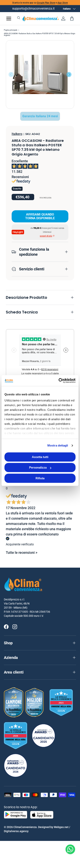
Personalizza (38, 467)
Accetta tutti (40, 457)
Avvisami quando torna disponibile (40, 216)
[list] (40, 74)
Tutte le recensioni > (21, 552)
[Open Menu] (9, 18)
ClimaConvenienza (25, 827)
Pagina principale (10, 30)
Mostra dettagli (57, 445)
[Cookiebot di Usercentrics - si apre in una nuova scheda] (59, 380)
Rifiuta (40, 478)
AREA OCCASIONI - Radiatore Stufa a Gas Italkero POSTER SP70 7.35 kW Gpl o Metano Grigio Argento (39, 34)
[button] (72, 18)
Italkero (17, 134)
